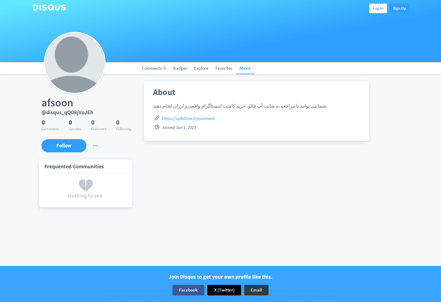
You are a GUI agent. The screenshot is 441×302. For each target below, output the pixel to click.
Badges (180, 68)
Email (256, 290)
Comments (154, 68)
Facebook (188, 290)
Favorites (223, 68)
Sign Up (399, 8)
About (244, 68)
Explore (201, 68)
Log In (378, 8)
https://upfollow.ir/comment (188, 118)
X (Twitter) (224, 290)
